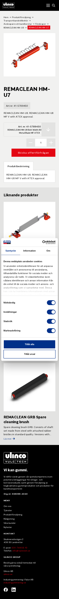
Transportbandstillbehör (16, 20)
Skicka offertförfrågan (33, 152)
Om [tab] (48, 250)
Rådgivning (9, 518)
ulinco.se (8, 574)
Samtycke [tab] (10, 250)
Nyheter (8, 527)
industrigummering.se (15, 582)
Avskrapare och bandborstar (18, 23)
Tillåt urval (29, 354)
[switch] (51, 312)
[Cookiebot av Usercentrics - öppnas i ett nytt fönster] (42, 242)
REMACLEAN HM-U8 (14, 27)
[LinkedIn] (13, 590)
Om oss (7, 506)
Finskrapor (40, 23)
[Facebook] (6, 590)
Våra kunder (10, 522)
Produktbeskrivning (18, 166)
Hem (6, 17)
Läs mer (7, 438)
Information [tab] (29, 250)
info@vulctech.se (21, 550)
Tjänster (8, 510)
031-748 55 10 (19, 547)
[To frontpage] (8, 5)
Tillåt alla (29, 344)
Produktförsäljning (21, 17)
